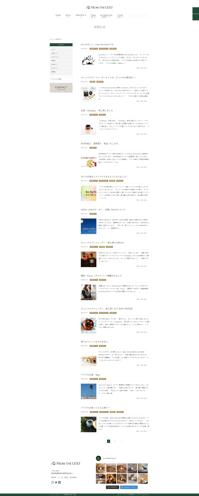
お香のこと (94, 48)
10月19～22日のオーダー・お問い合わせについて (103, 209)
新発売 (92, 81)
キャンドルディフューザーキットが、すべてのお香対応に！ (109, 77)
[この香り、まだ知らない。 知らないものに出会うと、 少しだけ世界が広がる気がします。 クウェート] (143, 468)
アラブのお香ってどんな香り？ (95, 408)
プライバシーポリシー (55, 494)
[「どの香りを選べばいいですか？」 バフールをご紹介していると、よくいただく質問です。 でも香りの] (111, 468)
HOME (58, 16)
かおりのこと (103, 48)
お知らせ (112, 48)
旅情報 (53, 72)
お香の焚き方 (81, 16)
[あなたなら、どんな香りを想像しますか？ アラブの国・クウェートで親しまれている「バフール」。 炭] (101, 479)
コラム (53, 49)
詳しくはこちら (142, 68)
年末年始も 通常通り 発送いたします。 (100, 143)
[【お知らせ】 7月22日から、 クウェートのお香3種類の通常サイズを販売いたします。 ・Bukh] (132, 479)
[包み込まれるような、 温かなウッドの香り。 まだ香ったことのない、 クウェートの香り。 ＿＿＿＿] (111, 479)
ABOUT (68, 16)
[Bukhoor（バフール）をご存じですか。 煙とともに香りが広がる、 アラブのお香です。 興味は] (122, 468)
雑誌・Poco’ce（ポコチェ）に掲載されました (101, 275)
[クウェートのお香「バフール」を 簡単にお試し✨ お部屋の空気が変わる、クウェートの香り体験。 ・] (143, 479)
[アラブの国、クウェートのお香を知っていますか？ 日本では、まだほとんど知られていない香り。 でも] (122, 479)
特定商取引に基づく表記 (70, 494)
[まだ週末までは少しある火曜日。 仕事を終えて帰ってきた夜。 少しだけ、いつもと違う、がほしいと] (132, 468)
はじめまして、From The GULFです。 (98, 44)
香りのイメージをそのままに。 (95, 342)
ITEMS (93, 16)
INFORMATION (106, 16)
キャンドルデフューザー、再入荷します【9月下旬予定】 (107, 309)
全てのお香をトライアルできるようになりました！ (104, 176)
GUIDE (120, 16)
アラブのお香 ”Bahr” (90, 375)
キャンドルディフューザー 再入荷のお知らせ (102, 242)
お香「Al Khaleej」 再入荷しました (97, 110)
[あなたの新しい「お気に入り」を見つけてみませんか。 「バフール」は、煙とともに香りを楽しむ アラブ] (101, 468)
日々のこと (54, 68)
